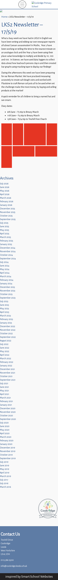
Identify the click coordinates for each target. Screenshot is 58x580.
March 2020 (5, 437)
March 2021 (5, 397)
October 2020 (6, 415)
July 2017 (4, 479)
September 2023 (7, 297)
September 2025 (8, 219)
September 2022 (8, 337)
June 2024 (4, 265)
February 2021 (6, 401)
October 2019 (6, 454)
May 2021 (4, 390)
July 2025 (4, 223)
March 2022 (5, 358)
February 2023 (6, 319)
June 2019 (4, 465)
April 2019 (4, 472)
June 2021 (4, 387)
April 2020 (5, 433)
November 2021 (7, 372)
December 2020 (7, 408)
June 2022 (4, 347)
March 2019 (5, 476)
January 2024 (6, 283)
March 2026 (5, 198)
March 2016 (5, 487)
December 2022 (7, 326)
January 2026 (6, 205)
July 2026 (4, 183)
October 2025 (6, 215)
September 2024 (8, 258)
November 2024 (7, 251)
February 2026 (6, 201)
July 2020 (4, 422)
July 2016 (4, 483)
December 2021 (7, 369)
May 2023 (4, 308)
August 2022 (5, 340)
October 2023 (6, 294)
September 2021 (7, 380)
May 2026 (4, 190)
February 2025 (6, 240)
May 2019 (4, 469)
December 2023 (7, 287)
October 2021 (6, 376)
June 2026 (4, 187)
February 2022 (6, 362)
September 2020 (8, 419)
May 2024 (4, 269)
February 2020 (6, 440)
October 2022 (6, 333)
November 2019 (7, 451)
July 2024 (4, 262)
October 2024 (6, 255)
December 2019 (7, 447)
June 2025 (4, 226)
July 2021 (4, 383)
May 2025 (4, 230)
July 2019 (4, 462)
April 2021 (4, 394)
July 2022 (4, 344)
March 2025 (5, 237)
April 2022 (4, 355)
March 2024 (5, 276)
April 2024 (4, 272)
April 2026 (4, 194)
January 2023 (6, 322)
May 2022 (4, 351)
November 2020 (8, 412)
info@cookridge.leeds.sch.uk (14, 566)
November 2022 (7, 330)
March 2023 (5, 315)
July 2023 (4, 301)
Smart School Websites (37, 576)
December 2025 (7, 208)
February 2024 (6, 280)
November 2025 (7, 212)
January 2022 (6, 365)
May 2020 (4, 429)
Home (4, 16)
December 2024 (7, 248)
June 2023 (4, 305)
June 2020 (4, 426)
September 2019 (8, 458)
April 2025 (4, 233)
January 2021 (6, 405)
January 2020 (6, 444)
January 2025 (6, 244)
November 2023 (7, 290)
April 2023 (4, 312)
